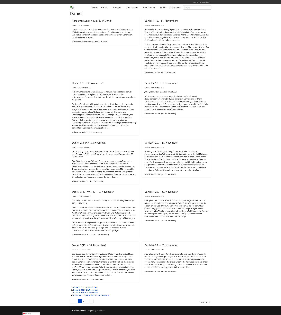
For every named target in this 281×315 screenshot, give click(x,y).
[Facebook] (70, 2)
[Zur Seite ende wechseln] (91, 301)
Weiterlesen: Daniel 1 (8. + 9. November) (87, 132)
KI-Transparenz (175, 7)
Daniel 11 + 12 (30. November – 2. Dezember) (91, 295)
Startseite (94, 7)
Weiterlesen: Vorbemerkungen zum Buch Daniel (89, 42)
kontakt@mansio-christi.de (201, 2)
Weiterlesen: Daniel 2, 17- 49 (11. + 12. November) (90, 235)
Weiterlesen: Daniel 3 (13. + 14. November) (87, 279)
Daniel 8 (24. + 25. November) (161, 245)
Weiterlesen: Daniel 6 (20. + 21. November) (160, 174)
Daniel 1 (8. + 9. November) (87, 83)
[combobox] (197, 7)
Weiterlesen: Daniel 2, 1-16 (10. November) (87, 181)
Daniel (74, 25)
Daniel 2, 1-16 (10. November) (89, 142)
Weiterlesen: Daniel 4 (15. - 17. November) (159, 72)
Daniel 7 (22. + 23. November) (161, 191)
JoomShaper (101, 311)
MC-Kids (163, 7)
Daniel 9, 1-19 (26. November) (85, 287)
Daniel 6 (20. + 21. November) (161, 142)
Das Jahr (104, 7)
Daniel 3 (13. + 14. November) (89, 245)
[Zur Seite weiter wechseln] (87, 301)
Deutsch (28, 313)
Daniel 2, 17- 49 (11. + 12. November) (93, 191)
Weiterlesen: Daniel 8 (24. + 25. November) (160, 271)
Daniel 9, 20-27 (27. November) (85, 290)
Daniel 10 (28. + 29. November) (85, 292)
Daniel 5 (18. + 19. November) (161, 83)
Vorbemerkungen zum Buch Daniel (92, 20)
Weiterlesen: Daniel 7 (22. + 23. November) (160, 221)
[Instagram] (73, 2)
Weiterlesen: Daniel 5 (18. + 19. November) (160, 114)
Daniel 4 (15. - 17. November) (161, 20)
